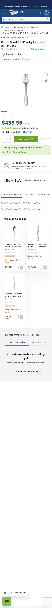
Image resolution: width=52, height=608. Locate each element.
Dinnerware (19, 27)
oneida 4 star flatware (12, 30)
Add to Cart (24, 139)
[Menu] (3, 13)
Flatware (33, 27)
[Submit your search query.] (48, 19)
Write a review (38, 49)
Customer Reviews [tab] (17, 342)
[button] (41, 12)
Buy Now (45, 139)
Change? (27, 132)
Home (6, 27)
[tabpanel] (26, 206)
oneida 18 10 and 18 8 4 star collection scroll (25, 33)
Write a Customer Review (26, 371)
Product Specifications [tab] (38, 194)
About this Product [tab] (11, 194)
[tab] (4, 114)
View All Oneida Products (13, 37)
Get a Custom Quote (17, 152)
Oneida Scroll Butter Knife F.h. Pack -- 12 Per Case (13, 296)
